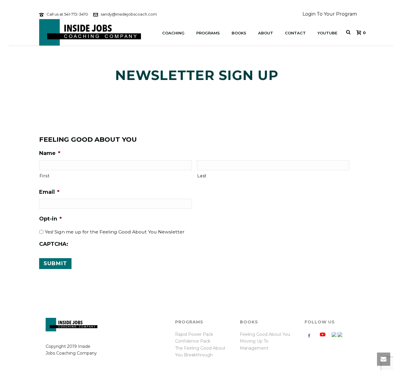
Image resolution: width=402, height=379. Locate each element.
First (44, 175)
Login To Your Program (330, 14)
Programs (208, 33)
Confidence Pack (192, 341)
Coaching (173, 33)
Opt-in (50, 219)
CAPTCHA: (53, 244)
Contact (295, 33)
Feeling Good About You (265, 334)
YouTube (327, 33)
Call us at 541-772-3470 (67, 14)
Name (49, 153)
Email (49, 192)
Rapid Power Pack (194, 334)
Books (239, 33)
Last (202, 175)
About (265, 33)
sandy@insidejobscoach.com (129, 14)
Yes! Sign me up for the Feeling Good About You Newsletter (115, 232)
